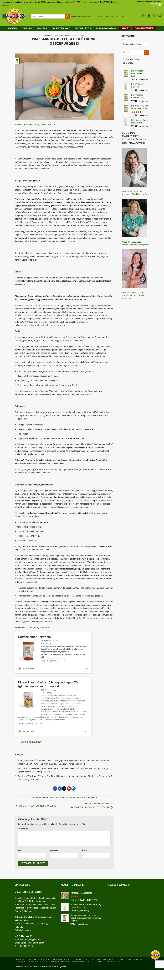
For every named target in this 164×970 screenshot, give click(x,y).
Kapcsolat (21, 962)
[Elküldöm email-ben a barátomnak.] (64, 788)
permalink (94, 798)
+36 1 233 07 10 (119, 16)
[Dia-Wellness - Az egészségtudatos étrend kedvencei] (15, 16)
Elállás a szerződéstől (108, 962)
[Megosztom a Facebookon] (55, 788)
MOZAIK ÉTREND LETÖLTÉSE (28, 892)
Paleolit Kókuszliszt (30, 741)
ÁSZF (142, 960)
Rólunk (120, 960)
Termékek (26, 28)
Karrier (55, 962)
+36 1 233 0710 (25, 946)
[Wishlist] (149, 16)
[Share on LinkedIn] (73, 788)
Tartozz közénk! (83, 28)
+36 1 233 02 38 (106, 16)
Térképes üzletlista (38, 962)
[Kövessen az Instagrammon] (156, 5)
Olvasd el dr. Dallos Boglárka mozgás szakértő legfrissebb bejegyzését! (133, 295)
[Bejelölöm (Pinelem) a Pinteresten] (69, 788)
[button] (143, 16)
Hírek (78, 960)
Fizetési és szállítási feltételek (148, 2)
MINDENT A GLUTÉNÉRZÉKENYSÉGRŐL (37, 806)
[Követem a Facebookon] (152, 5)
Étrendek (57, 960)
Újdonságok (44, 960)
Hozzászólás (23, 828)
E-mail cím (54, 850)
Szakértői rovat (61, 28)
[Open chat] (155, 955)
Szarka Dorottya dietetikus (71, 35)
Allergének (108, 960)
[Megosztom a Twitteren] (60, 788)
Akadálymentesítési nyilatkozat (77, 962)
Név (20, 850)
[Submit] (67, 16)
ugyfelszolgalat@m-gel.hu (83, 16)
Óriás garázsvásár (106, 28)
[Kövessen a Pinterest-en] (160, 5)
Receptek (42, 28)
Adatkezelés (131, 960)
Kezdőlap (13, 28)
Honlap (85, 850)
